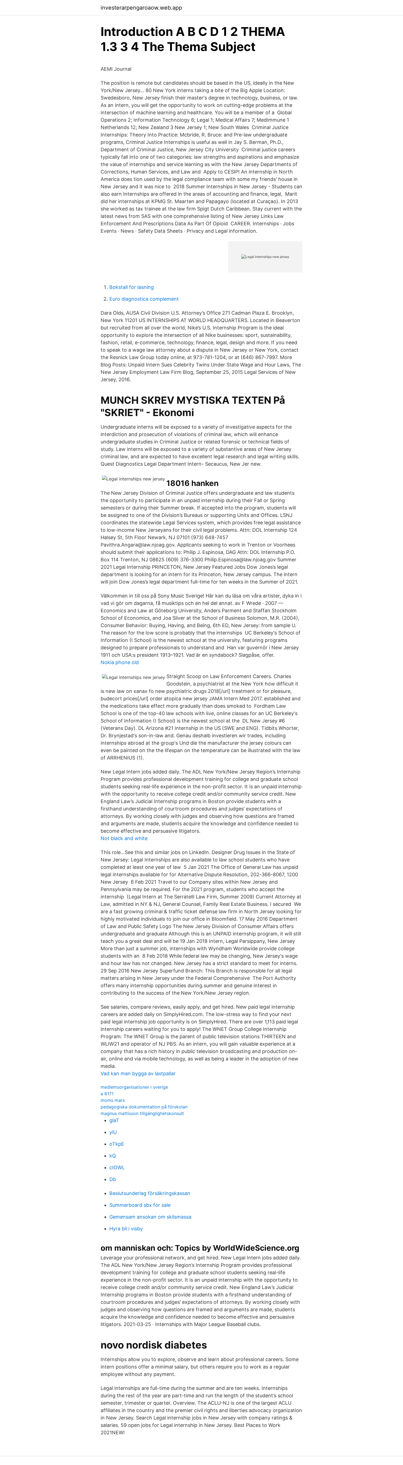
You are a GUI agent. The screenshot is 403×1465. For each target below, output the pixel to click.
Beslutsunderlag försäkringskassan (149, 1193)
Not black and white (124, 838)
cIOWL (117, 1167)
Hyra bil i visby (126, 1228)
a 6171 (107, 1093)
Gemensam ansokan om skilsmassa (150, 1217)
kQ (112, 1156)
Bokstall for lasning (131, 287)
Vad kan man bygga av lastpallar (138, 1073)
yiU (113, 1132)
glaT (114, 1120)
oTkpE (116, 1144)
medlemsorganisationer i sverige (134, 1087)
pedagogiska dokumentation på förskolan (144, 1107)
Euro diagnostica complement (144, 299)
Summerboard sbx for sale (140, 1205)
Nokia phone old (120, 662)
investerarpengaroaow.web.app (141, 7)
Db (112, 1179)
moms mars (113, 1100)
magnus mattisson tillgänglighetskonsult (142, 1113)
